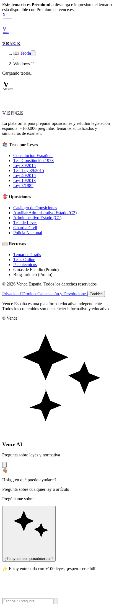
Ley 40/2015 (24, 175)
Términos (29, 293)
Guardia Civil (25, 227)
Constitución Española (33, 155)
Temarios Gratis (27, 254)
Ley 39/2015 (24, 165)
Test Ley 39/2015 (28, 170)
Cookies (96, 294)
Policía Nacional (27, 232)
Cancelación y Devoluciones (62, 293)
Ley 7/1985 (23, 185)
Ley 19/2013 (24, 180)
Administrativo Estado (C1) (37, 217)
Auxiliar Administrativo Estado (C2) (45, 212)
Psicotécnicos (25, 264)
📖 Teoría (22, 53)
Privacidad (11, 293)
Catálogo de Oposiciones (35, 207)
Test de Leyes (25, 222)
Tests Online (24, 259)
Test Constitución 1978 (33, 160)
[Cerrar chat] (4, 465)
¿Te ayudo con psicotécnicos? (28, 559)
